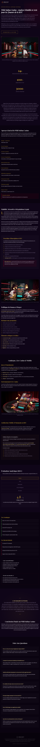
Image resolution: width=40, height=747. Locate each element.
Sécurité (20, 490)
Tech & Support (20, 487)
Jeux (20, 481)
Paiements (20, 484)
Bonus (20, 478)
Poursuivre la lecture (9, 32)
